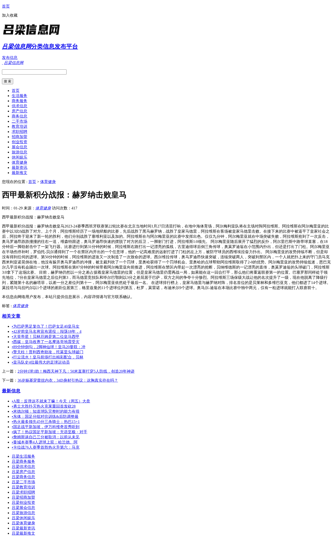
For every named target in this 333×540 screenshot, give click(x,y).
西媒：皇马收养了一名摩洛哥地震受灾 (45, 342)
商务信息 (19, 116)
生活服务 (19, 96)
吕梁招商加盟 (23, 497)
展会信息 (19, 147)
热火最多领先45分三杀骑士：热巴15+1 (46, 422)
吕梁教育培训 (23, 487)
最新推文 (19, 173)
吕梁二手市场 (23, 482)
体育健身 (19, 162)
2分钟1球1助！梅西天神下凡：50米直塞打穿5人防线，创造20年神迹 (76, 371)
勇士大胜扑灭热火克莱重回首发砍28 (44, 406)
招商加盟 (19, 137)
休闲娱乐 (19, 157)
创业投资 (19, 142)
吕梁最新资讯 (23, 528)
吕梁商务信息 (23, 477)
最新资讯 (19, 167)
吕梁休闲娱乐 (23, 518)
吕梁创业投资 (23, 502)
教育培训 (19, 126)
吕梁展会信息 (23, 508)
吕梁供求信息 (23, 466)
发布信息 (10, 57)
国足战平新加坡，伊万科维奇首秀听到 (45, 427)
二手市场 (19, 121)
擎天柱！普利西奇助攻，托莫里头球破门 (47, 352)
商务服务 (19, 101)
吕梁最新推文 (23, 533)
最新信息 (11, 390)
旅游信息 (19, 152)
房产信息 (19, 111)
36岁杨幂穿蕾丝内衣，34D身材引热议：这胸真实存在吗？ (68, 380)
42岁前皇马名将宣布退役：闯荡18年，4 (46, 331)
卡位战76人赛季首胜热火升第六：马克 (45, 447)
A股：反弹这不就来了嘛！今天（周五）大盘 (51, 401)
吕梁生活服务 (23, 456)
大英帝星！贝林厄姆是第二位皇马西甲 (45, 337)
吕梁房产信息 (23, 472)
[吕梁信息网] (32, 35)
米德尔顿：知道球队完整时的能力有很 (45, 411)
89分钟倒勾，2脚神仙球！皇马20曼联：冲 (48, 347)
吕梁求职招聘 (23, 492)
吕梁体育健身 (23, 523)
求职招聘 (19, 132)
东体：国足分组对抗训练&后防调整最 (45, 416)
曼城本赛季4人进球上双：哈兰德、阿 (45, 442)
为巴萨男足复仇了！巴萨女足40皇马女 (45, 326)
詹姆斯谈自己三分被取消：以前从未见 (45, 437)
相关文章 (11, 316)
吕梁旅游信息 (23, 513)
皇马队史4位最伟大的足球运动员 (41, 362)
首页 (6, 6)
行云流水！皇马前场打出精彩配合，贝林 (47, 357)
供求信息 (19, 106)
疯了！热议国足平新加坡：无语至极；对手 (49, 432)
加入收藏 (10, 15)
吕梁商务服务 (23, 461)
